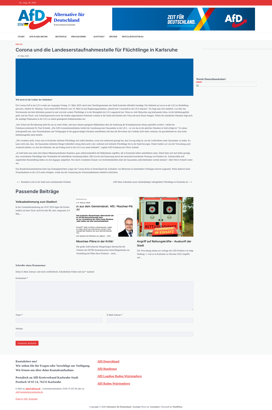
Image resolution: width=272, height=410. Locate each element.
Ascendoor (155, 407)
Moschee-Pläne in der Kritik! (94, 241)
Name (19, 315)
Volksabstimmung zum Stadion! (36, 201)
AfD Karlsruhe (38, 36)
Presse (19, 44)
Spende (113, 36)
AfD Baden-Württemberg (113, 383)
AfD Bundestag (107, 368)
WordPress (177, 407)
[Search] (253, 36)
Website (19, 328)
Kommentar (22, 278)
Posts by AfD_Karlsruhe (27, 399)
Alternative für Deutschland (118, 407)
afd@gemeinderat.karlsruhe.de (29, 392)
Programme (78, 36)
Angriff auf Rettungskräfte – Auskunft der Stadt (164, 243)
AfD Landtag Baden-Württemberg (119, 376)
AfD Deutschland (108, 361)
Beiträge (61, 36)
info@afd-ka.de (33, 388)
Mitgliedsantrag (133, 36)
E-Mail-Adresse (115, 315)
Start (21, 36)
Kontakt (99, 36)
